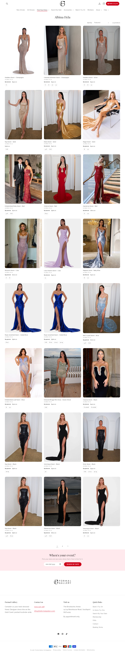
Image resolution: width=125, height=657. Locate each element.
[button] (7, 4)
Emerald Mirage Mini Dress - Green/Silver (57, 400)
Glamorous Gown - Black (52, 528)
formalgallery (47, 650)
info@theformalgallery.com (44, 611)
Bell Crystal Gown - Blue (91, 335)
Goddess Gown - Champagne (14, 77)
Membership (97, 617)
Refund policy (91, 650)
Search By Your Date (100, 613)
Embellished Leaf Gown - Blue (15, 400)
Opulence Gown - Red (90, 206)
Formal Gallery (39, 650)
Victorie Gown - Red (50, 206)
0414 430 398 (39, 607)
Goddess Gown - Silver (90, 77)
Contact (95, 624)
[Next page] (68, 546)
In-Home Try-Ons (99, 610)
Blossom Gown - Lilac (12, 270)
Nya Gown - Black (10, 464)
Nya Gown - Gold (10, 142)
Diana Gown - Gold (50, 142)
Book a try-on (113, 3)
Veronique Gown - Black (52, 464)
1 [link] (57, 546)
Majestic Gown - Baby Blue (91, 270)
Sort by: (89, 23)
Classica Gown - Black (90, 400)
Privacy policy (57, 650)
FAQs (94, 620)
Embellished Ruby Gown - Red (15, 206)
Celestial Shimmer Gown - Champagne (56, 77)
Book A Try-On (98, 606)
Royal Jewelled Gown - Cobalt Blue (16, 335)
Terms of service (67, 650)
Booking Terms (98, 627)
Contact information (79, 650)
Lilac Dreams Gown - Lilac (52, 270)
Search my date (73, 564)
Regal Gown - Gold (89, 142)
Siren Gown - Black (89, 464)
